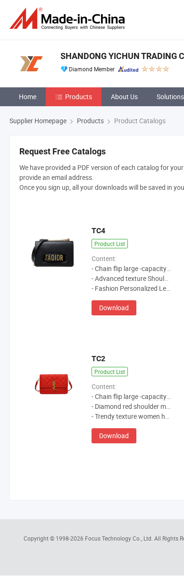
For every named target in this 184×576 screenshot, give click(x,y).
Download (114, 307)
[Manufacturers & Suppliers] (68, 19)
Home (27, 96)
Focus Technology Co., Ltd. (119, 538)
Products (78, 96)
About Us (124, 96)
